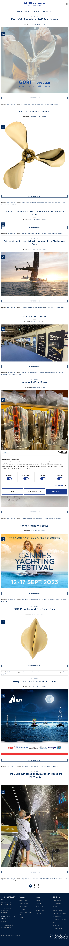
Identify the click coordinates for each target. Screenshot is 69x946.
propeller (55, 766)
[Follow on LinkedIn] (60, 936)
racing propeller (20, 880)
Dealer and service (41, 907)
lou (44, 24)
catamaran (24, 878)
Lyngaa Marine (57, 928)
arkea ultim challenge (27, 307)
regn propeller (16, 204)
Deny (13, 491)
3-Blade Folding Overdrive (23, 908)
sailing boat (58, 233)
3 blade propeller (26, 104)
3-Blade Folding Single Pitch (26, 913)
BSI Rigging (57, 904)
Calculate (39, 904)
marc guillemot (59, 878)
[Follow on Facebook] (51, 936)
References (39, 900)
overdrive (11, 374)
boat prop (24, 372)
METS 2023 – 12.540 (34, 316)
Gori (42, 766)
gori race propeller (59, 307)
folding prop (40, 372)
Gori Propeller (34, 16)
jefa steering (51, 878)
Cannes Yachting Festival (28, 233)
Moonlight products (59, 913)
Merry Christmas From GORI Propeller (35, 681)
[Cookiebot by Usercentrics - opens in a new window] (59, 452)
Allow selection (34, 491)
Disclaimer (39, 913)
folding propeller (44, 104)
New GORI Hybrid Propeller (34, 111)
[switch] (26, 478)
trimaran (3, 309)
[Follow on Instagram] (56, 936)
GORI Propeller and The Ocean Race (34, 609)
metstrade (57, 202)
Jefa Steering (57, 916)
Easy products (57, 910)
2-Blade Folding (23, 900)
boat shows (35, 104)
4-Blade (21, 917)
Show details (59, 485)
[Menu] (66, 4)
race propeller (56, 672)
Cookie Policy (40, 910)
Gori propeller (54, 104)
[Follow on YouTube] (65, 936)
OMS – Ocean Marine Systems (59, 924)
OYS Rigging (57, 900)
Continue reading (34, 98)
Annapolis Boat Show (34, 382)
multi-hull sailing (10, 880)
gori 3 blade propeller (38, 202)
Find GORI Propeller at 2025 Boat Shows (34, 19)
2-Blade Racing (23, 904)
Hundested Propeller (59, 920)
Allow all (56, 491)
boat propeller (32, 372)
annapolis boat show (27, 518)
